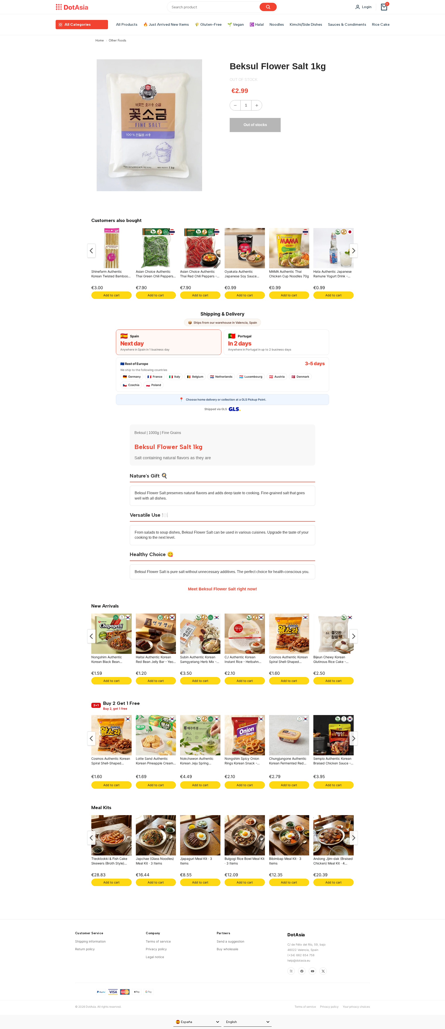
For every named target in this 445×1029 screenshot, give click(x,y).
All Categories (77, 24)
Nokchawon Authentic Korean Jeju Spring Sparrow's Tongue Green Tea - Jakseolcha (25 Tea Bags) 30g (199, 761)
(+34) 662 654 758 (301, 955)
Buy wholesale (227, 949)
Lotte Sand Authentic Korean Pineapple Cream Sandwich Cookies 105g (154, 761)
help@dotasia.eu (298, 960)
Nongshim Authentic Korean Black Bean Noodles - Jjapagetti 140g (111, 660)
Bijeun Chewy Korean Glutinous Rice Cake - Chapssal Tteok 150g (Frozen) (329, 660)
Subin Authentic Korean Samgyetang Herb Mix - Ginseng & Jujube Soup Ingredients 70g (198, 660)
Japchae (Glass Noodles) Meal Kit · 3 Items (155, 861)
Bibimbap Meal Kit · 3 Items (285, 861)
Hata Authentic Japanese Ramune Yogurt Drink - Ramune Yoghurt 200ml (332, 274)
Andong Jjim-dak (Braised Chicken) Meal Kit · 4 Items (333, 862)
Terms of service (158, 941)
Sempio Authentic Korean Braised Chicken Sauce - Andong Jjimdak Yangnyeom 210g (332, 761)
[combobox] (197, 1022)
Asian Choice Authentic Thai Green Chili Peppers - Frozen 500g (155, 274)
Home (99, 40)
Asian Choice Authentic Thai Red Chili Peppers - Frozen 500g (198, 274)
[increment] (256, 105)
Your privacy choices (356, 1006)
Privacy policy (156, 949)
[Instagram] (291, 971)
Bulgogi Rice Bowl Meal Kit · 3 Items (244, 861)
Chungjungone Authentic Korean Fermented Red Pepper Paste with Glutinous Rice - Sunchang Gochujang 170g (289, 761)
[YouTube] (312, 971)
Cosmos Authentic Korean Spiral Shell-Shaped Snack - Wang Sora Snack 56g (289, 660)
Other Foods (117, 40)
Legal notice (155, 957)
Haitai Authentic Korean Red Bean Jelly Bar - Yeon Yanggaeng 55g (155, 660)
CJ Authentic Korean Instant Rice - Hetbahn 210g (242, 660)
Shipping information (90, 941)
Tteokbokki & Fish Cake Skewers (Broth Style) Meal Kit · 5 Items (109, 862)
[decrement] (235, 105)
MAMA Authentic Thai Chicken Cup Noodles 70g (289, 273)
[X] (323, 971)
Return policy (85, 949)
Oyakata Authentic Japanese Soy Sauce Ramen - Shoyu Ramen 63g (242, 274)
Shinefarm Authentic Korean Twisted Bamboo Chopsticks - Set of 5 (109, 274)
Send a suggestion (230, 941)
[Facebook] (301, 971)
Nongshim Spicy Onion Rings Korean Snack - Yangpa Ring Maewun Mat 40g (244, 761)
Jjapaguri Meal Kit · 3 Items (196, 861)
